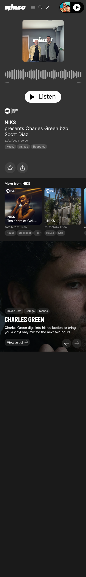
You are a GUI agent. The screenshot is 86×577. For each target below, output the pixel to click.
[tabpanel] (43, 75)
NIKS (10, 122)
